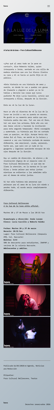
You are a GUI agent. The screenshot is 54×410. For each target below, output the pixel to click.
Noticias (40, 366)
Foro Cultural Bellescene (16, 378)
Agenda (30, 366)
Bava (6, 6)
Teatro (34, 378)
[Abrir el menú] (48, 6)
